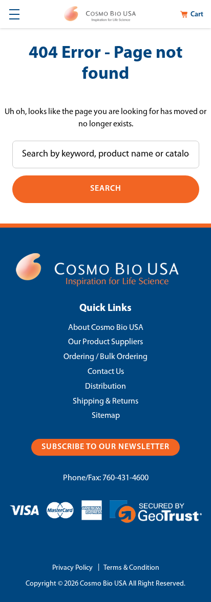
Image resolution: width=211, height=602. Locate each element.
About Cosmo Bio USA (105, 328)
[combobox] (105, 154)
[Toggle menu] (14, 14)
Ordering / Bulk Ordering (105, 357)
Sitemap (106, 416)
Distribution (105, 387)
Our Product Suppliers (105, 342)
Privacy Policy (72, 568)
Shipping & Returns (105, 401)
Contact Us (106, 372)
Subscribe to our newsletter (105, 447)
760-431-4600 (125, 478)
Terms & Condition (131, 568)
